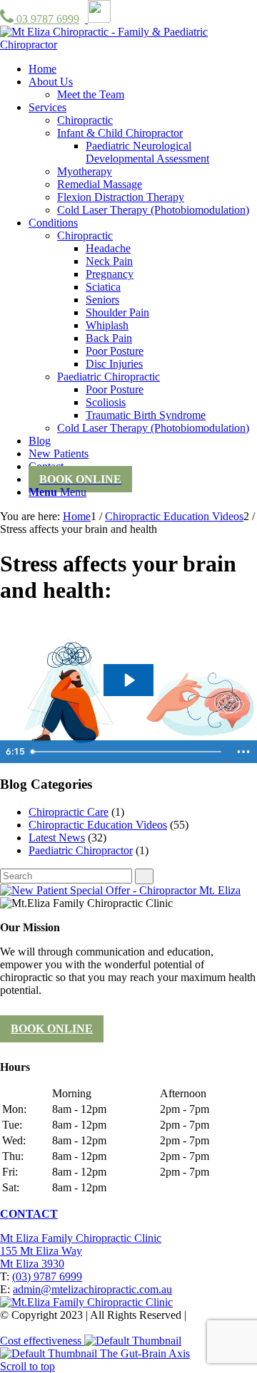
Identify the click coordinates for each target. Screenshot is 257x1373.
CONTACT (29, 1214)
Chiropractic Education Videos (98, 825)
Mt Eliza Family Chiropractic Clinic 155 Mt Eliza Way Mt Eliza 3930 (80, 1251)
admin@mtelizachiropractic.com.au (92, 1289)
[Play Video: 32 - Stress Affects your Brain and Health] (128, 680)
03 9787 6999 (46, 19)
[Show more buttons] (243, 751)
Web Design (217, 1315)
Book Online (52, 1028)
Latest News (57, 837)
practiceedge (69, 1328)
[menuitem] (42, 69)
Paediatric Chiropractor (81, 850)
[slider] (127, 751)
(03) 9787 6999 (47, 1276)
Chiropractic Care (69, 812)
